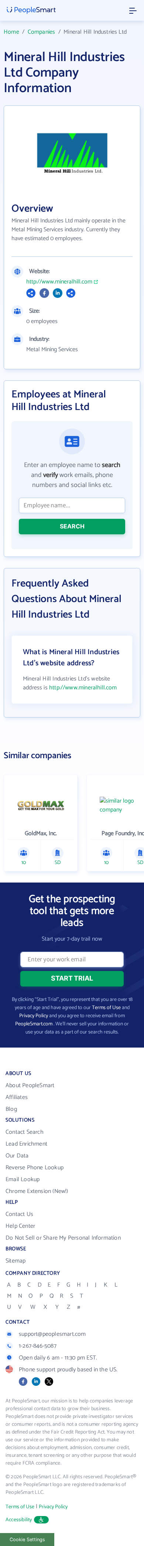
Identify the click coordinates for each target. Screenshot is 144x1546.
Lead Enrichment (26, 1144)
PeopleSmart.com (33, 1024)
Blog (11, 1109)
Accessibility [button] (19, 1520)
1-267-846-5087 (37, 1346)
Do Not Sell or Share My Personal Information (63, 1238)
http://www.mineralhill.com (59, 282)
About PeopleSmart (30, 1085)
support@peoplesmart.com (52, 1334)
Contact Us (19, 1214)
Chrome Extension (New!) (37, 1191)
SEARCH (72, 526)
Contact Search (25, 1132)
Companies (41, 32)
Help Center (20, 1226)
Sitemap (15, 1261)
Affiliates (17, 1097)
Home (11, 32)
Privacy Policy (33, 1016)
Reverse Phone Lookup (35, 1168)
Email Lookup (23, 1179)
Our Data (17, 1156)
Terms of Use (106, 1008)
